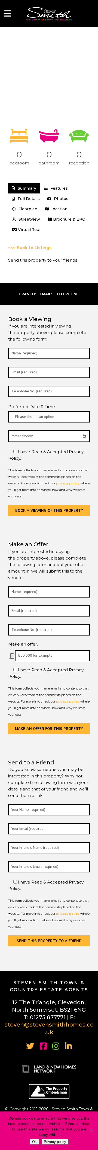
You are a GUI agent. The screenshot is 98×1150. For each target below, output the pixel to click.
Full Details (28, 198)
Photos (60, 198)
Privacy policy (55, 1142)
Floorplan (27, 209)
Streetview (28, 219)
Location (58, 209)
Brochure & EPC (68, 219)
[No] (91, 1130)
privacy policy (67, 483)
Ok (34, 1142)
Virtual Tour (29, 229)
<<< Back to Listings (30, 247)
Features (58, 188)
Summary (26, 188)
